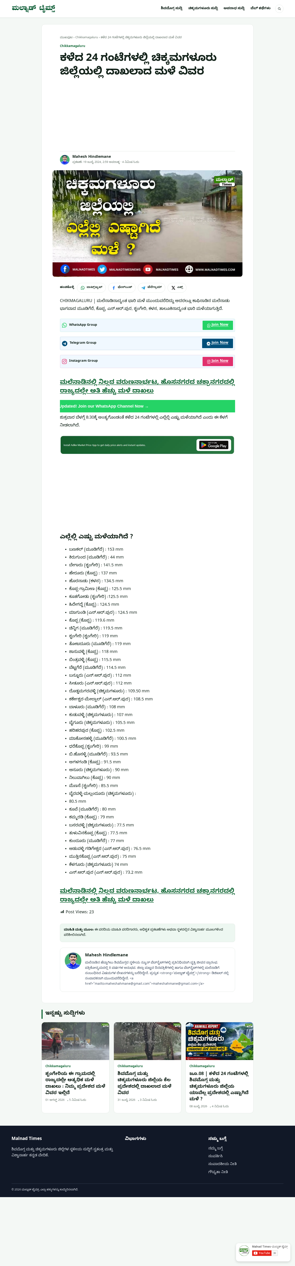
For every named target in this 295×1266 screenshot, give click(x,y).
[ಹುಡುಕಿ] (279, 9)
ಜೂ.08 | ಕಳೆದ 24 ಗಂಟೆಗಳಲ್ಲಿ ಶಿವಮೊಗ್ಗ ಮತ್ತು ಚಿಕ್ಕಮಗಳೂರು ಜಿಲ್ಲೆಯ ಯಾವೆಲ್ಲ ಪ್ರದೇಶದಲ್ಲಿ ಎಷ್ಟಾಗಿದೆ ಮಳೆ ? (218, 1087)
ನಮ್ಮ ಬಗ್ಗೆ (215, 1148)
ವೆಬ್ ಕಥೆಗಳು (261, 8)
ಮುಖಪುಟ (66, 38)
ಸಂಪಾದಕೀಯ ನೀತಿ (222, 1164)
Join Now (220, 325)
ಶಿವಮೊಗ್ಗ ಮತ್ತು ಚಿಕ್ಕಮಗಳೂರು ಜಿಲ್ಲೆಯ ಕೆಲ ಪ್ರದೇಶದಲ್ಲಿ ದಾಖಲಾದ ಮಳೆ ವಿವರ (144, 1084)
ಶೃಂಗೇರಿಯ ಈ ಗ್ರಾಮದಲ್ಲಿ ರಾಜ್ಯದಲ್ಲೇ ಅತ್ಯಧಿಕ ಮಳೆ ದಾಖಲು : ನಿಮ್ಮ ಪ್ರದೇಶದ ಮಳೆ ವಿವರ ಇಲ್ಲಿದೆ (75, 1084)
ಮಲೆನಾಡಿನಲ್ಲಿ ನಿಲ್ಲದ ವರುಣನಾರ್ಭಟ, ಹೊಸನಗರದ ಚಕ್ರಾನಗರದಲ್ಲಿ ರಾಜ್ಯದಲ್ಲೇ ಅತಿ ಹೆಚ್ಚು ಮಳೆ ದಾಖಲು (147, 387)
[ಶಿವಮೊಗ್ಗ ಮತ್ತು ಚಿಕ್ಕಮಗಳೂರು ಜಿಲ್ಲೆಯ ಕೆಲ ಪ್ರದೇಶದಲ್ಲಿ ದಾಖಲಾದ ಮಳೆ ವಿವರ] (147, 1041)
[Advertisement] (147, 115)
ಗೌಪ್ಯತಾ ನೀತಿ (218, 1172)
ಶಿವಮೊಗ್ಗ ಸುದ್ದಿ (171, 8)
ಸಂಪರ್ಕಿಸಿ (215, 1156)
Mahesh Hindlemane (91, 157)
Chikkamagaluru (86, 38)
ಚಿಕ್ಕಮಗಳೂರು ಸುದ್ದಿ (203, 8)
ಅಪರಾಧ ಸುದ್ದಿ (234, 8)
